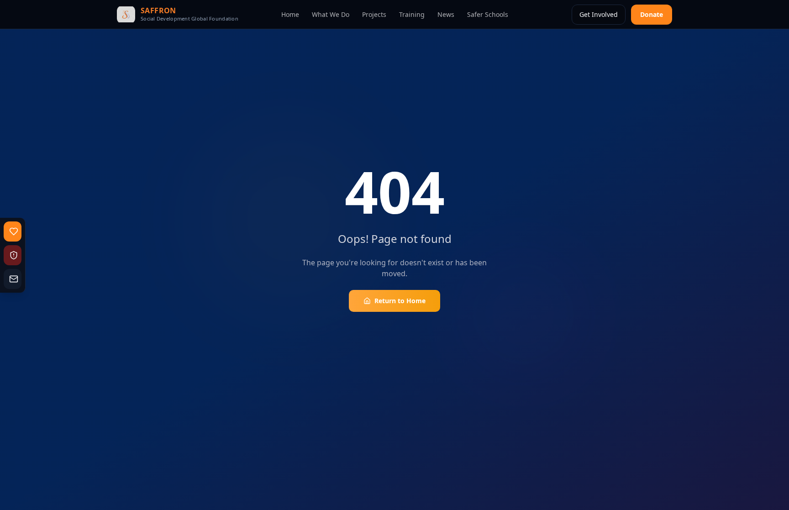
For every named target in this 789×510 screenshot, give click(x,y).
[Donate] (12, 231)
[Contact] (12, 279)
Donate (651, 14)
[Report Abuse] (12, 255)
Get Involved (598, 14)
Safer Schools (487, 14)
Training (412, 14)
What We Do (330, 14)
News (445, 14)
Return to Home (400, 300)
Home (290, 14)
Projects (374, 14)
